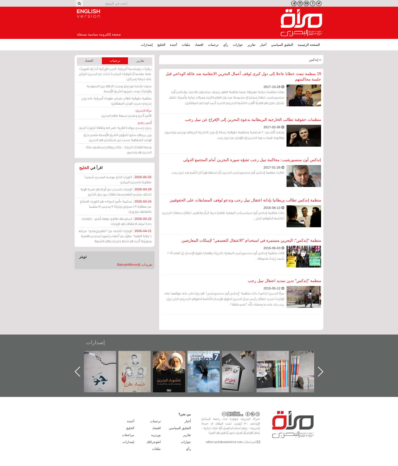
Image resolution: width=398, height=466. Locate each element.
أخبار (263, 45)
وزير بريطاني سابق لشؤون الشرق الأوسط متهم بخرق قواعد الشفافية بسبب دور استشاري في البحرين (117, 137)
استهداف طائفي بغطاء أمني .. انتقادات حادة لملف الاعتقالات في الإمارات (117, 221)
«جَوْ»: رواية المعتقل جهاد (139, 358)
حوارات (238, 45)
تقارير (251, 45)
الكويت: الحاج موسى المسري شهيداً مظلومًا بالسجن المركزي (118, 179)
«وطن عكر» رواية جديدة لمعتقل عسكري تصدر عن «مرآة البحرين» (277, 364)
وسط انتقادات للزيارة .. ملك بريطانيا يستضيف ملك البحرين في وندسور (119, 149)
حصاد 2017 (243, 356)
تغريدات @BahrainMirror (134, 264)
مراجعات (128, 435)
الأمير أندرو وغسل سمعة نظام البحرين (126, 113)
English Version (88, 13)
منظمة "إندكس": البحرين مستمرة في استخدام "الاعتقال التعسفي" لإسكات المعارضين (251, 240)
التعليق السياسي (282, 45)
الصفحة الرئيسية (309, 45)
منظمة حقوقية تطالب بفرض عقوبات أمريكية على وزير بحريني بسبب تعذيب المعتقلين (116, 101)
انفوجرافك (153, 442)
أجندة (173, 45)
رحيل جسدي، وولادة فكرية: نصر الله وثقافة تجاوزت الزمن (115, 125)
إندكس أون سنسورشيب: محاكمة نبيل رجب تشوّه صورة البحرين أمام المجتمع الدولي (252, 160)
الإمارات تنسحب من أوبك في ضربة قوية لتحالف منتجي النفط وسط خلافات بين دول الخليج (116, 192)
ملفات (186, 45)
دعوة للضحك (104, 356)
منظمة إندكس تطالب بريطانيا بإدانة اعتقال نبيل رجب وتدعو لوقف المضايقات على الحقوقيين (245, 200)
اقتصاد (199, 45)
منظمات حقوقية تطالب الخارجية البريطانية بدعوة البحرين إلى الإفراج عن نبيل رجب (253, 119)
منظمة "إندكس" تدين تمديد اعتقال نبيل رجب (284, 281)
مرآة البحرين (301, 23)
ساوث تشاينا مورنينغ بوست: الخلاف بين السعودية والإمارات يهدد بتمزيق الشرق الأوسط (119, 88)
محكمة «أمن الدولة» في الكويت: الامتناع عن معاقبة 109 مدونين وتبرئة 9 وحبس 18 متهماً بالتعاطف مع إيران (116, 206)
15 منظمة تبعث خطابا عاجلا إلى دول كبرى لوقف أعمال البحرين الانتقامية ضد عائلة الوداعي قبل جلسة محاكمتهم (243, 77)
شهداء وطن (174, 356)
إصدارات (147, 45)
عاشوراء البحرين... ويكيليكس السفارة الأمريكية (208, 361)
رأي (225, 45)
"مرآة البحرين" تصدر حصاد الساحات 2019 (312, 361)
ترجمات (213, 45)
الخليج (161, 45)
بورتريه (156, 435)
